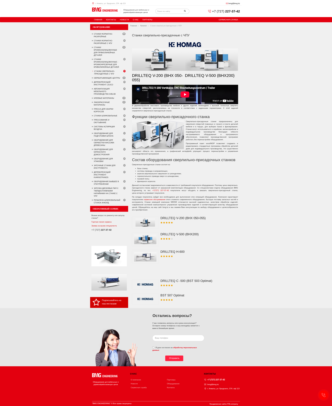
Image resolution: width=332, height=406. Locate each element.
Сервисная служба (228, 20)
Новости (124, 20)
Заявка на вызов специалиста (104, 226)
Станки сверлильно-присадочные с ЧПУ (104, 72)
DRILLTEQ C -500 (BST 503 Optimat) (186, 281)
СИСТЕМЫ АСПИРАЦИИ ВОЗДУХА (104, 128)
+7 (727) (226, 11)
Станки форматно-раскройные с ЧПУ (103, 42)
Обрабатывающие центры (107, 78)
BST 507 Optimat (172, 295)
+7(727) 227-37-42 (161, 190)
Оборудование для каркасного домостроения (103, 152)
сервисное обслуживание (154, 199)
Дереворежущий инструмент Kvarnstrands (102, 174)
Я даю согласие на (174, 348)
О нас (136, 20)
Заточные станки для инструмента (104, 166)
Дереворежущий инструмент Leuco (103, 83)
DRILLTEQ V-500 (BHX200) (179, 234)
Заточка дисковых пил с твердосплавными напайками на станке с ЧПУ (106, 192)
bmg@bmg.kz (234, 3)
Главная (98, 20)
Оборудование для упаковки (103, 160)
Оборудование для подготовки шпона (103, 134)
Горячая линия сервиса (101, 222)
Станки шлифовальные (105, 116)
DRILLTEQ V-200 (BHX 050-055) (183, 218)
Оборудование (173, 384)
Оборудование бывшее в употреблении (106, 182)
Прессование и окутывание (101, 121)
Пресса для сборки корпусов (103, 110)
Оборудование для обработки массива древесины (104, 142)
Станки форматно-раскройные (103, 35)
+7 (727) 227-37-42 (216, 380)
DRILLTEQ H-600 (172, 251)
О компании (136, 380)
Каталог (143, 26)
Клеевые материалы (104, 98)
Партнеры (147, 20)
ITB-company (232, 404)
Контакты (111, 20)
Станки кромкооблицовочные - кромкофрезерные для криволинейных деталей (106, 63)
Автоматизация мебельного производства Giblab (105, 91)
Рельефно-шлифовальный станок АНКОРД (107, 201)
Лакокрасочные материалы (102, 103)
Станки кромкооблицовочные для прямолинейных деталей (105, 51)
